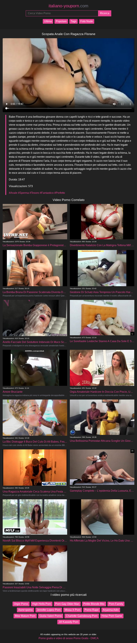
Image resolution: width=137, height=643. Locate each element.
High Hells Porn (41, 603)
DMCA (95, 638)
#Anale (13, 192)
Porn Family (116, 603)
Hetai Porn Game (112, 615)
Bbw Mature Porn (25, 615)
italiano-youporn (68, 6)
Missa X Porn (73, 609)
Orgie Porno (21, 603)
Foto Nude (86, 21)
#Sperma (23, 192)
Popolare (61, 21)
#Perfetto (59, 192)
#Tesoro (34, 192)
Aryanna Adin (111, 609)
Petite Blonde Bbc (94, 603)
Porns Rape (92, 609)
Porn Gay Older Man (67, 603)
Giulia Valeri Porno (50, 615)
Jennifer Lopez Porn (49, 609)
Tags (73, 21)
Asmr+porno (25, 609)
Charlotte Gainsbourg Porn (82, 615)
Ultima (48, 21)
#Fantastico (47, 192)
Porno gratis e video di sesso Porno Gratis (63, 638)
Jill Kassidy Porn (69, 621)
